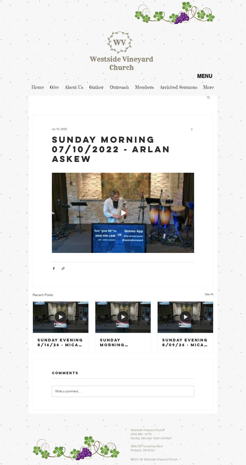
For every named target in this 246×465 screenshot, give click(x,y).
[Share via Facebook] (54, 268)
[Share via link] (63, 268)
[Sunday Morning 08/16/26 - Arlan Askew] (123, 317)
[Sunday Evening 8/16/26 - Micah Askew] (60, 317)
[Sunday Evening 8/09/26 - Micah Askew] (185, 317)
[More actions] (191, 129)
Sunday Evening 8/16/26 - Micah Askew (60, 342)
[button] (208, 97)
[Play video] (123, 213)
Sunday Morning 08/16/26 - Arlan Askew (118, 342)
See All (209, 294)
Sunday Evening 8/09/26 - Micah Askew (185, 342)
